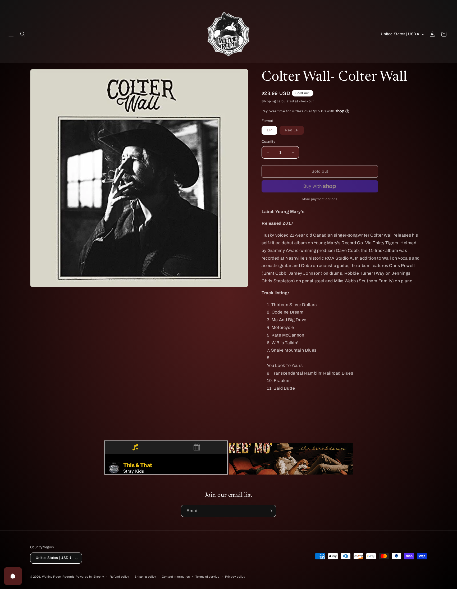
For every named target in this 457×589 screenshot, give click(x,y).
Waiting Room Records (58, 576)
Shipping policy (145, 576)
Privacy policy (235, 576)
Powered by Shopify (90, 576)
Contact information (176, 576)
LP (272, 131)
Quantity (268, 142)
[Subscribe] (270, 511)
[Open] (13, 576)
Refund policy (119, 576)
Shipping (269, 101)
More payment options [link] (319, 199)
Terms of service (207, 576)
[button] (11, 34)
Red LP (294, 131)
